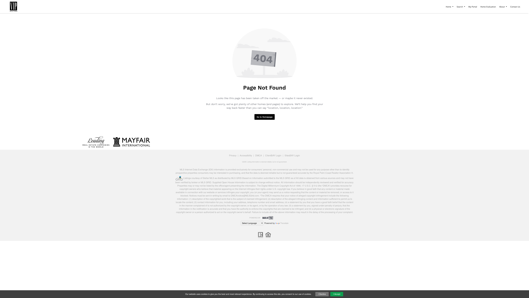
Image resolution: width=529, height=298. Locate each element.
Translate (284, 223)
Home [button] (449, 6)
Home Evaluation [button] (488, 6)
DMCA (258, 155)
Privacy (232, 155)
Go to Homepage (264, 117)
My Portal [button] (472, 6)
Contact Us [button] (515, 6)
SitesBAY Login (292, 155)
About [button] (502, 6)
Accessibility (246, 155)
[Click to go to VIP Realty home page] (13, 6)
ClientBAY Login (273, 155)
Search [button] (460, 6)
